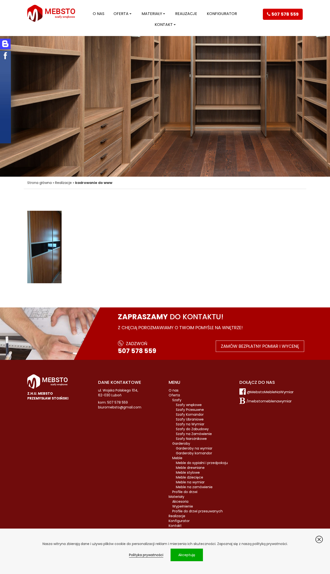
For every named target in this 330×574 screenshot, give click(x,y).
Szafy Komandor (190, 414)
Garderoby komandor (194, 453)
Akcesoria (180, 501)
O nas (98, 13)
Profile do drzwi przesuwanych (197, 511)
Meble (177, 458)
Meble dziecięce (189, 477)
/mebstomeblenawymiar (269, 401)
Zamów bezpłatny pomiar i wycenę (260, 346)
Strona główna (39, 182)
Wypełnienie (182, 506)
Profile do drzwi (184, 491)
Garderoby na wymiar (194, 448)
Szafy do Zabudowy (192, 429)
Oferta (121, 13)
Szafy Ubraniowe (190, 419)
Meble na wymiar (190, 482)
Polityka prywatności (146, 554)
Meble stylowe (188, 472)
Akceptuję (186, 554)
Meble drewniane (190, 467)
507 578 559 (137, 351)
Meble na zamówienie (194, 487)
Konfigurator (222, 13)
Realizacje (186, 13)
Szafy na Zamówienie (194, 433)
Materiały (152, 13)
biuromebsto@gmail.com (119, 407)
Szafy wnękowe (189, 404)
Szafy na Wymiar (190, 424)
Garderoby (181, 443)
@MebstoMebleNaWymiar (270, 391)
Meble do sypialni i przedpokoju (202, 462)
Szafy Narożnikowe (191, 438)
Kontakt (164, 24)
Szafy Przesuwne (190, 409)
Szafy (176, 400)
